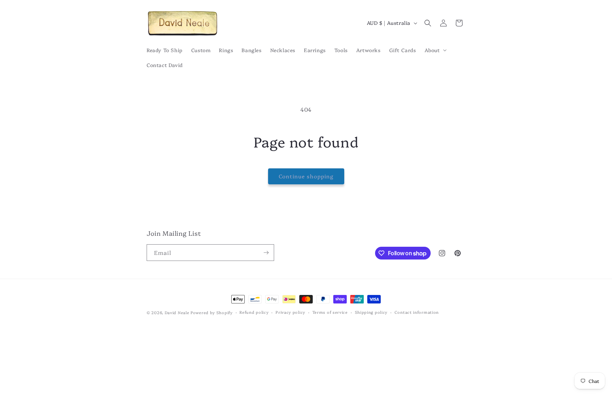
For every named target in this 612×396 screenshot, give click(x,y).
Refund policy (253, 312)
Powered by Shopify (212, 312)
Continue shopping (306, 176)
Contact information (417, 312)
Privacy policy (290, 312)
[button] (434, 50)
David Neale (177, 312)
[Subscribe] (266, 252)
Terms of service (330, 312)
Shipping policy (371, 312)
